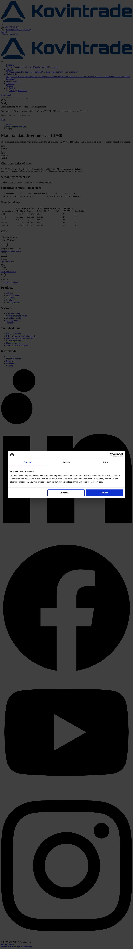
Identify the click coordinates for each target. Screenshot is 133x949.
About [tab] (105, 462)
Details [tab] (66, 462)
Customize (64, 493)
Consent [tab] (27, 462)
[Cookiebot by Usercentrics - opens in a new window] (111, 455)
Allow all (104, 493)
